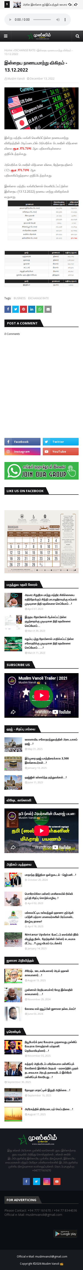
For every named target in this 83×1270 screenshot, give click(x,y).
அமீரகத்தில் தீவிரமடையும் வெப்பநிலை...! (49, 1109)
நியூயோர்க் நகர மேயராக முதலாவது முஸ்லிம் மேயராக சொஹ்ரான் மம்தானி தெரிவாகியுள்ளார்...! (51, 1046)
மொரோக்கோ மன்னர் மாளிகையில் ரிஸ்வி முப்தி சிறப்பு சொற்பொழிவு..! (49, 896)
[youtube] (61, 451)
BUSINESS (19, 298)
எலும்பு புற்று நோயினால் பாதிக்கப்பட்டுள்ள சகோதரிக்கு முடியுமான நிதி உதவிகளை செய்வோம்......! (49, 643)
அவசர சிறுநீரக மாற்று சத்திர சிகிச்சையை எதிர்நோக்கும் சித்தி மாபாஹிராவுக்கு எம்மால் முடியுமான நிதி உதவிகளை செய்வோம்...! (51, 599)
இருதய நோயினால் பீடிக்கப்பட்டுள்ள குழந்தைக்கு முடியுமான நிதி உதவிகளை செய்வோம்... (48, 621)
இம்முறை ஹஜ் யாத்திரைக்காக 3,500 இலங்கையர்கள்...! (47, 760)
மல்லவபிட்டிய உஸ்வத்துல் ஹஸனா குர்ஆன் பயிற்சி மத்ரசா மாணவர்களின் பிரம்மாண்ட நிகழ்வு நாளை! (49, 917)
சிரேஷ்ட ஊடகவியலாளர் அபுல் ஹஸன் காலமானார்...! (47, 973)
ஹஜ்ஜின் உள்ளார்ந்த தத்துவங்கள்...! (46, 777)
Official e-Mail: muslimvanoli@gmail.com (42, 1256)
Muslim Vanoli (16, 78)
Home (8, 50)
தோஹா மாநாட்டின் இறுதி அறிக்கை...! (47, 1090)
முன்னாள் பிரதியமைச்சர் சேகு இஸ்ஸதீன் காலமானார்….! (49, 992)
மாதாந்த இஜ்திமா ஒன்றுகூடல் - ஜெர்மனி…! (50, 875)
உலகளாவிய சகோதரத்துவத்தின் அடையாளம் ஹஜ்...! (51, 741)
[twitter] (61, 441)
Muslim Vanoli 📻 (52, 1264)
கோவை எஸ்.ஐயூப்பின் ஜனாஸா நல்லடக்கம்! (50, 1009)
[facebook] (22, 441)
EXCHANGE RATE (24, 50)
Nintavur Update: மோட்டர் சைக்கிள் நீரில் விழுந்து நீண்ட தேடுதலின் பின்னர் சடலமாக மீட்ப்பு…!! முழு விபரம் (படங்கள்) (52, 938)
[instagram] (22, 451)
